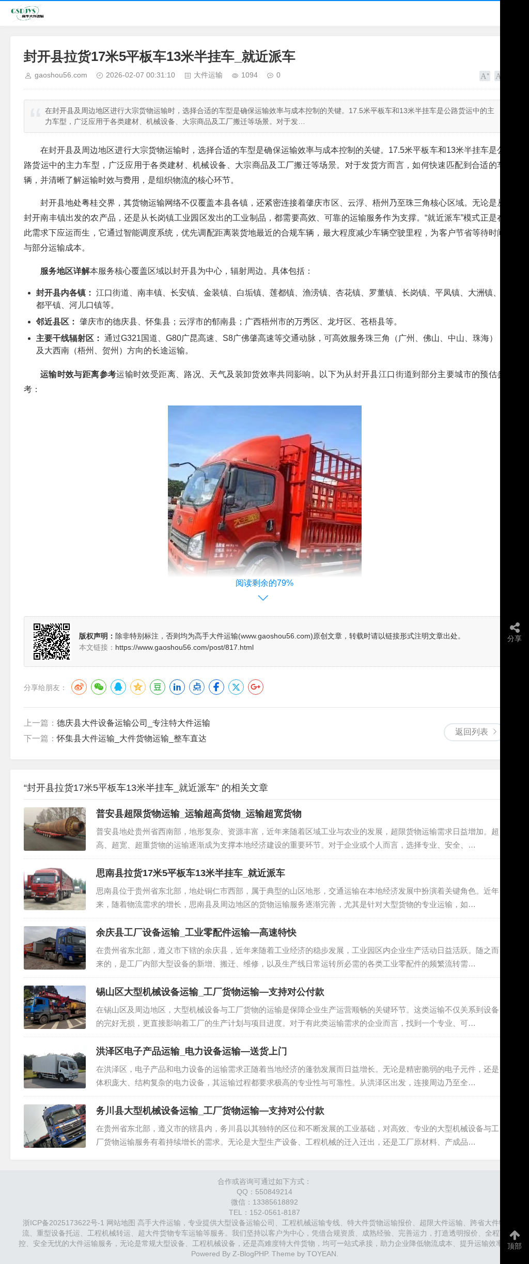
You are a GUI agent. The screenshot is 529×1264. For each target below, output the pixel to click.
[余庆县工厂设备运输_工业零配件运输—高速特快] (55, 948)
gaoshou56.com (61, 75)
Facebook (216, 687)
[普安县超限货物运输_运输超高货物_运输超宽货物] (55, 829)
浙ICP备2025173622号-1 (63, 1223)
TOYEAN (321, 1254)
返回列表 (471, 731)
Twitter (236, 687)
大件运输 (208, 75)
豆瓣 (157, 687)
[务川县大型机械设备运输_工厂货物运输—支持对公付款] (55, 1126)
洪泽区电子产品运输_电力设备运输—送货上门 (191, 1051)
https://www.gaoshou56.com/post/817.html (184, 647)
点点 (197, 687)
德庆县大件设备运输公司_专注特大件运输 (133, 723)
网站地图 (120, 1223)
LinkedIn (177, 687)
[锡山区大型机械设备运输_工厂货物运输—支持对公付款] (55, 1007)
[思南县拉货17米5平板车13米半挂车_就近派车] (55, 888)
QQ (118, 687)
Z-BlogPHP (250, 1254)
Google (255, 687)
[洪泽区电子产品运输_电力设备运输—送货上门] (55, 1066)
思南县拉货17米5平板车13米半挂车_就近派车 (190, 873)
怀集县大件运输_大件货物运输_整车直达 (132, 738)
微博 (79, 687)
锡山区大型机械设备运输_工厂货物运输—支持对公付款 (210, 992)
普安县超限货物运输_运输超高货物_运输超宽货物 (199, 813)
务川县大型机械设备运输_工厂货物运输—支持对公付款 (210, 1110)
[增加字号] (484, 76)
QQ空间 (138, 687)
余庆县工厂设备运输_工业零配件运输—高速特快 (196, 932)
